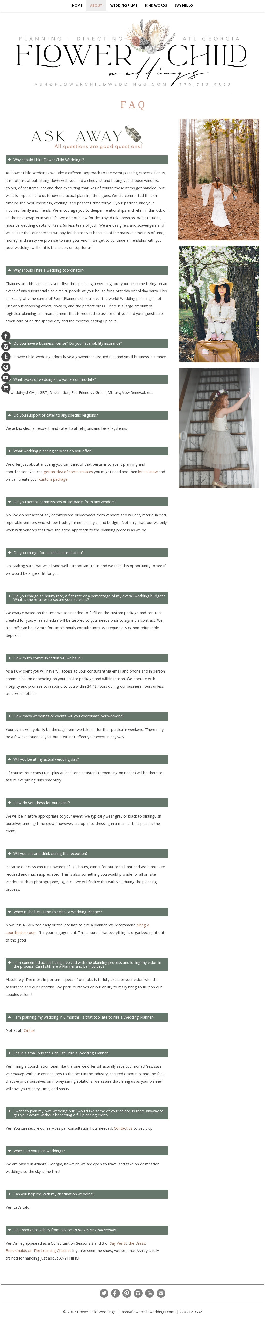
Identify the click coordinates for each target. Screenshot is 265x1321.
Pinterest (126, 1293)
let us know (148, 471)
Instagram (138, 1293)
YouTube (149, 1293)
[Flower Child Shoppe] (5, 387)
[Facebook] (5, 336)
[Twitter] (5, 356)
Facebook (115, 1293)
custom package (53, 479)
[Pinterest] (5, 367)
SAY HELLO (184, 5)
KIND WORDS (156, 5)
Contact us (123, 1128)
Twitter (104, 1293)
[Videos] (5, 377)
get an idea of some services (68, 471)
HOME (77, 5)
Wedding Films (123, 5)
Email (161, 1293)
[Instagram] (5, 346)
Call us (29, 1030)
